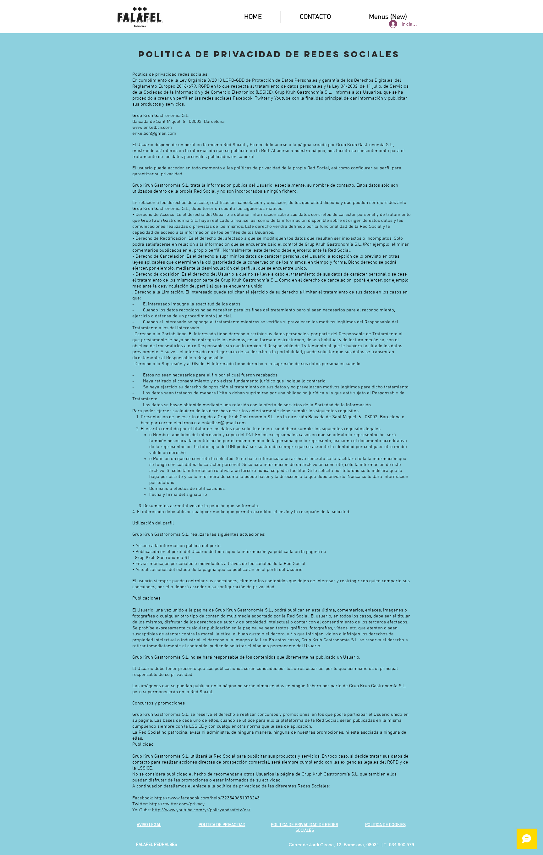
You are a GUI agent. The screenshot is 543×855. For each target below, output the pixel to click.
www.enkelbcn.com (152, 127)
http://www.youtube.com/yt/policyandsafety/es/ (201, 810)
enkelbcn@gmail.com (154, 133)
